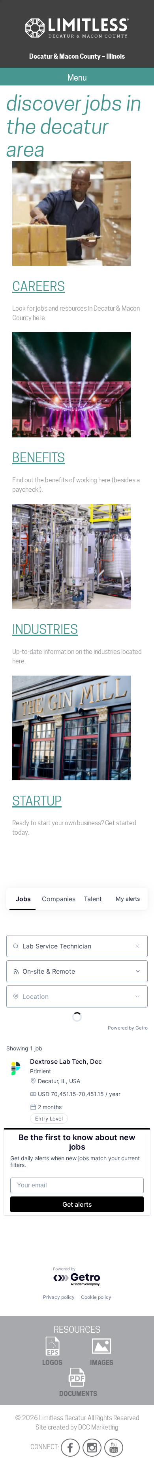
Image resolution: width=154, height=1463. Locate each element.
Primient (40, 1071)
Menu (77, 77)
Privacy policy (59, 1297)
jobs (23, 899)
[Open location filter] (137, 996)
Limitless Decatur (62, 1418)
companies (58, 899)
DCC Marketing (98, 1427)
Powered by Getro (128, 1028)
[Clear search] (137, 946)
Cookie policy (96, 1297)
